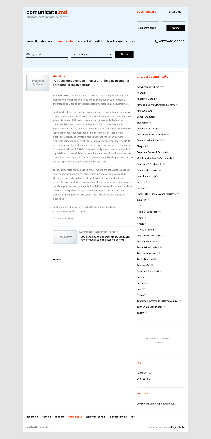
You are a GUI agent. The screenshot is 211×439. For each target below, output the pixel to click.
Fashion (141, 188)
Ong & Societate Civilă (149, 235)
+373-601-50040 (172, 41)
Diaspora (141, 146)
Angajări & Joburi (146, 99)
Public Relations (145, 259)
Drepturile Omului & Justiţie (151, 152)
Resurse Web (143, 265)
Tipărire (57, 259)
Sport (140, 289)
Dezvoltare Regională (148, 140)
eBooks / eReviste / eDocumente (154, 158)
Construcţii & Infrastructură (151, 134)
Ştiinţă (140, 295)
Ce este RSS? (144, 378)
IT (138, 206)
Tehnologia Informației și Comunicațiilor (157, 301)
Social (140, 283)
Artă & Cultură (144, 110)
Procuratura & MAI (146, 253)
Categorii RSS (144, 373)
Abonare (46, 41)
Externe (141, 182)
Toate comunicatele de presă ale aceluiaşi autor (104, 237)
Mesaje (140, 223)
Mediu (140, 217)
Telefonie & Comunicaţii (149, 307)
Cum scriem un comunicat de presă (155, 403)
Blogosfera (59, 76)
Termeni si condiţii (89, 41)
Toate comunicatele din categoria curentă (101, 239)
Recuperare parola (146, 28)
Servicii (31, 41)
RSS (132, 41)
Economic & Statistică (149, 164)
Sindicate (142, 277)
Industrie (141, 200)
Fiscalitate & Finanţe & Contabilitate (156, 194)
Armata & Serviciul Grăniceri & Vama (156, 105)
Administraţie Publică (148, 87)
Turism (140, 313)
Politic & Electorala (147, 247)
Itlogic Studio (177, 427)
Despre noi (32, 416)
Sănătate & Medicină (148, 271)
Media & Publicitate (147, 212)
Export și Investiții (146, 176)
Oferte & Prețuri (145, 229)
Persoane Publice (146, 241)
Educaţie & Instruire (147, 170)
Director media (116, 41)
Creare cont (177, 12)
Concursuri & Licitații (148, 128)
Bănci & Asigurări (146, 116)
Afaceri (141, 93)
